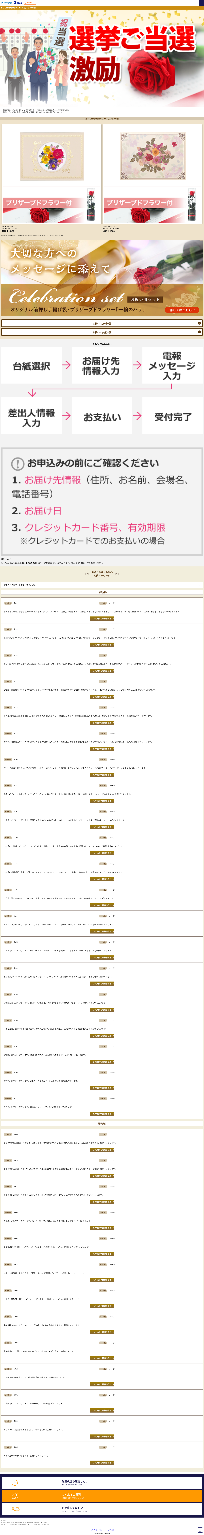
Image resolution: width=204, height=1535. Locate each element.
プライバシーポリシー (97, 1530)
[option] (56, 178)
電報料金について (82, 563)
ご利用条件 (111, 1530)
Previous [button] (1, 175)
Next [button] (203, 175)
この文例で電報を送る (102, 619)
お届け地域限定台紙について (50, 110)
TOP (200, 1531)
